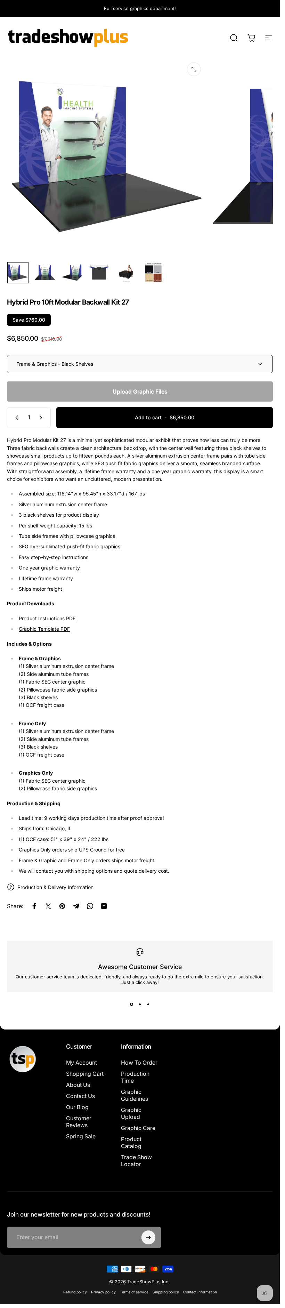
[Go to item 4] (99, 272)
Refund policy (75, 1292)
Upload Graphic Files (140, 391)
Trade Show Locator (136, 1161)
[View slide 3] (148, 1004)
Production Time (135, 1077)
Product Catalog (131, 1142)
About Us (78, 1084)
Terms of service (134, 1292)
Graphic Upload (131, 1113)
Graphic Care (138, 1127)
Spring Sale (81, 1136)
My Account (81, 1062)
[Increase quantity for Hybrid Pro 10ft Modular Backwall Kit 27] (42, 417)
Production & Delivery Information (55, 887)
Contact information (200, 1292)
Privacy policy (103, 1292)
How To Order (139, 1062)
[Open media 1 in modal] (194, 69)
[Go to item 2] (45, 272)
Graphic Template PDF (44, 629)
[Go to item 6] (153, 272)
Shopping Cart (85, 1073)
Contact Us (80, 1095)
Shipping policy (166, 1292)
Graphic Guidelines (134, 1095)
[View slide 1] (132, 1004)
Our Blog (77, 1107)
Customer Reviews (78, 1122)
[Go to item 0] (17, 272)
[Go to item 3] (72, 272)
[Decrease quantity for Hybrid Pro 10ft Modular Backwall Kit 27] (15, 417)
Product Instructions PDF (47, 618)
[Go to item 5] (126, 272)
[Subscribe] (148, 1237)
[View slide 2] (140, 1004)
